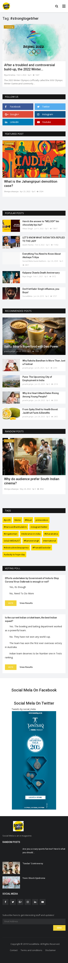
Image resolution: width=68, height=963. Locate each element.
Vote (10, 603)
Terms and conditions (31, 950)
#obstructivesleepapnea (16, 547)
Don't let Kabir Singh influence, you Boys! (40, 291)
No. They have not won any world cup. (30, 636)
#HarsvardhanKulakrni (15, 526)
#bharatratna (51, 533)
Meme (18, 520)
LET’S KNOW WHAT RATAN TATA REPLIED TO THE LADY (43, 239)
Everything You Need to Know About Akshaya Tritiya (41, 256)
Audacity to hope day (14, 554)
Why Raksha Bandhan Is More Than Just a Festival (43, 362)
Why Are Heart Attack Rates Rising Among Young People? (40, 395)
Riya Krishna (9, 75)
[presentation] (53, 146)
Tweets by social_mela (24, 709)
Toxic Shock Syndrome (33, 878)
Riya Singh (27, 276)
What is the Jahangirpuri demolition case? (30, 184)
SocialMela (27, 296)
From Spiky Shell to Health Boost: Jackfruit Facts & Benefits (40, 411)
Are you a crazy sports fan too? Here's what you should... (43, 851)
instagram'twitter (39, 526)
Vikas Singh (27, 228)
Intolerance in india (30, 533)
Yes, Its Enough (17, 587)
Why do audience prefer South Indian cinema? (31, 481)
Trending (9, 27)
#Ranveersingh (31, 540)
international (49, 540)
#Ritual (28, 520)
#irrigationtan (10, 533)
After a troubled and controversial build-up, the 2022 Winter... (29, 67)
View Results (26, 603)
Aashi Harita (28, 244)
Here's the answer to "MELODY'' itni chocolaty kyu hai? (40, 223)
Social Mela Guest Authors (34, 261)
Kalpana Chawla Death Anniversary (41, 272)
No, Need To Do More (21, 593)
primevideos (42, 520)
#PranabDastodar (42, 547)
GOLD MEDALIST (12, 540)
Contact (13, 950)
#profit (7, 520)
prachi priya (9, 351)
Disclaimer (50, 950)
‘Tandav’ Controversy (32, 863)
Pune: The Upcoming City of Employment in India (37, 379)
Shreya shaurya (11, 191)
